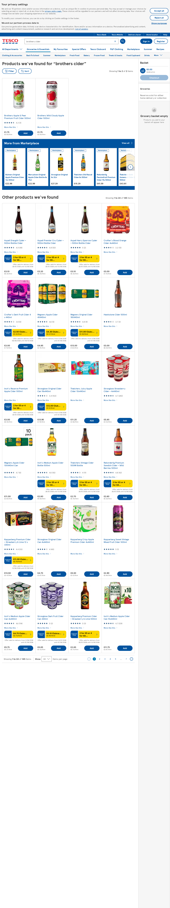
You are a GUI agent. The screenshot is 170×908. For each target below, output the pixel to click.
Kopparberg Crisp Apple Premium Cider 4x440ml (82, 540)
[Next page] (131, 659)
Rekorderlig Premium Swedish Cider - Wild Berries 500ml (114, 465)
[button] (101, 34)
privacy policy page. (53, 11)
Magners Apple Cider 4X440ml (47, 316)
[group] (15, 167)
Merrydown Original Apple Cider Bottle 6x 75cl (37, 177)
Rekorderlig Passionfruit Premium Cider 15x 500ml (106, 177)
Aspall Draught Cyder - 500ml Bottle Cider (15, 242)
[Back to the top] (86, 669)
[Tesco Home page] (10, 41)
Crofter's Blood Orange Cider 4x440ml (115, 242)
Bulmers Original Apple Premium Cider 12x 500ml (14, 177)
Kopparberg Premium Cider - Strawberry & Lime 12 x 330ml (17, 542)
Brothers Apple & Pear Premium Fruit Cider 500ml (17, 117)
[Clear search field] (115, 41)
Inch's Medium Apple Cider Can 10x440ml (117, 617)
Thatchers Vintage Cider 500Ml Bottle (82, 464)
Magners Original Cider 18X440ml (81, 316)
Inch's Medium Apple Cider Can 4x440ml (17, 617)
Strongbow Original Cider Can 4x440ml (49, 540)
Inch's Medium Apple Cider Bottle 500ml (50, 464)
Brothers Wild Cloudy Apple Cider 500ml (50, 117)
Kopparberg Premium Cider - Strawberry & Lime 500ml (84, 617)
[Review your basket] (142, 70)
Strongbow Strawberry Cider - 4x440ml (114, 390)
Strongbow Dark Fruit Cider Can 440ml (50, 617)
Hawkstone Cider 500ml (115, 314)
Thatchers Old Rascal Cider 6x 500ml (83, 175)
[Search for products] (122, 41)
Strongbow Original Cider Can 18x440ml (49, 390)
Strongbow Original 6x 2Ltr (59, 175)
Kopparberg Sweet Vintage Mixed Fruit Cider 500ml (116, 540)
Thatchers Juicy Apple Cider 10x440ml (81, 390)
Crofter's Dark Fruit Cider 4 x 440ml (17, 316)
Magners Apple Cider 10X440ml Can (14, 464)
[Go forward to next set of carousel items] (130, 167)
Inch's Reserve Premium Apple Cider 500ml (16, 390)
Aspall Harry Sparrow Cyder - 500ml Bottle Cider (84, 242)
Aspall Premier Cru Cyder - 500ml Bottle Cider (50, 242)
